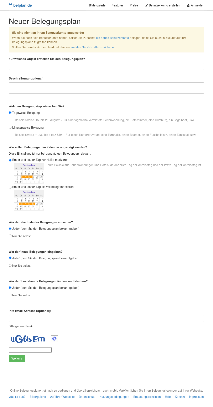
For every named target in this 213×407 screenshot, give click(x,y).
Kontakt (180, 397)
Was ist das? (17, 397)
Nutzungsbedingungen (114, 397)
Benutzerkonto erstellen (164, 5)
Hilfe (168, 397)
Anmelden (197, 5)
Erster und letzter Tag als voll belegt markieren (43, 187)
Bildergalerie (97, 5)
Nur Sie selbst (21, 236)
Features (118, 5)
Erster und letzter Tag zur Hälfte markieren (40, 160)
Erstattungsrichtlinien (147, 397)
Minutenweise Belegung (28, 127)
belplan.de (22, 5)
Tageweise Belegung (26, 112)
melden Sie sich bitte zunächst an (93, 47)
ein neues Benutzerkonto (112, 38)
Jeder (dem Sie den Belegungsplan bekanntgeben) (45, 228)
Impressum (196, 397)
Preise (134, 5)
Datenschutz (87, 397)
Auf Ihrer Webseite (62, 397)
